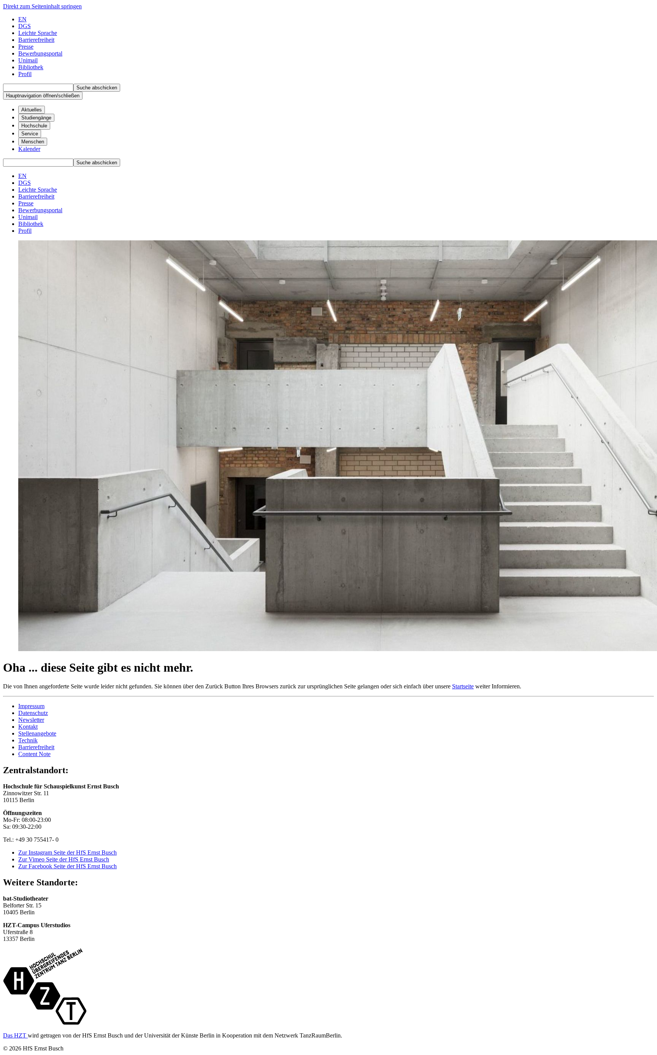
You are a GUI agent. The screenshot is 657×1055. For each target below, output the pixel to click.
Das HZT (15, 1035)
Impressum (31, 706)
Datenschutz (33, 713)
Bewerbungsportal (40, 53)
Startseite (463, 686)
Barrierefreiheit (36, 747)
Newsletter (31, 720)
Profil (25, 74)
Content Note (34, 754)
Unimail (28, 60)
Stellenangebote (37, 733)
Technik (28, 740)
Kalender (29, 149)
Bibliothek (30, 67)
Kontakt (28, 726)
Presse (25, 46)
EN (22, 19)
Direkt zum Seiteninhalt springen (42, 6)
